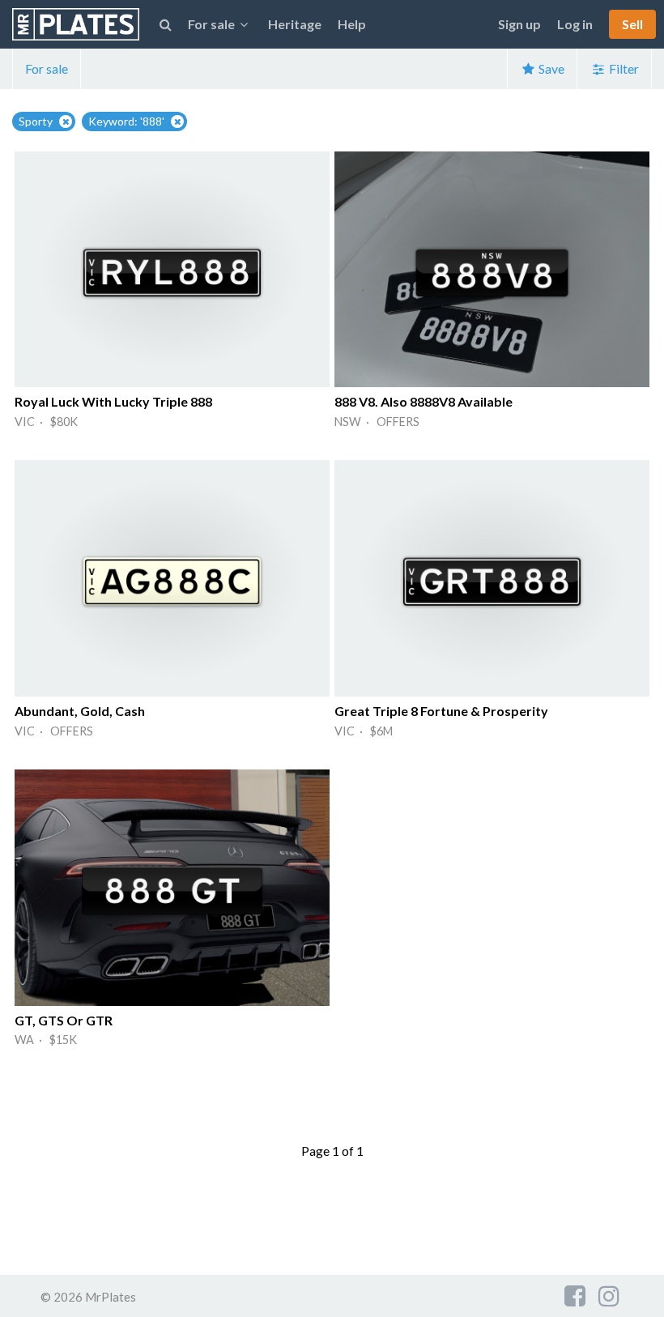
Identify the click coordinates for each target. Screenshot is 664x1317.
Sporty (36, 121)
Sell (632, 24)
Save (550, 68)
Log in (575, 24)
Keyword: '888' (126, 121)
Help (352, 24)
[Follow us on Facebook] (574, 1295)
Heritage (294, 24)
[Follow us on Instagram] (608, 1295)
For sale (46, 68)
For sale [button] (211, 24)
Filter (623, 68)
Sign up (519, 24)
